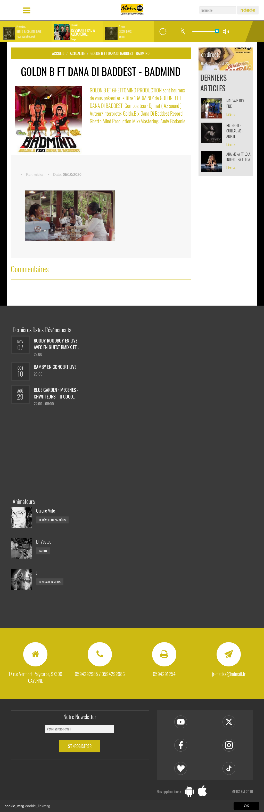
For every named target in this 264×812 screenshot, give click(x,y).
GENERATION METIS (50, 582)
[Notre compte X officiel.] (228, 721)
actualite (77, 53)
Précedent (21, 26)
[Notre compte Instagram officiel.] (228, 745)
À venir (122, 26)
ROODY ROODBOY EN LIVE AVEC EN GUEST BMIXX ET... (56, 344)
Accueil (58, 53)
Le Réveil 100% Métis (52, 520)
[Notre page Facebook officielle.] (180, 745)
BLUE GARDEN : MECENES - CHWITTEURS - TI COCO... (56, 393)
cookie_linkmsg (37, 806)
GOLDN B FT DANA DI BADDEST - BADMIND (120, 53)
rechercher (248, 10)
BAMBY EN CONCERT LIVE (55, 366)
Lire (229, 114)
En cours (74, 25)
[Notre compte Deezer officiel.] (180, 768)
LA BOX (43, 551)
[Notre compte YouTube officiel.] (180, 721)
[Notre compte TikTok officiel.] (228, 768)
